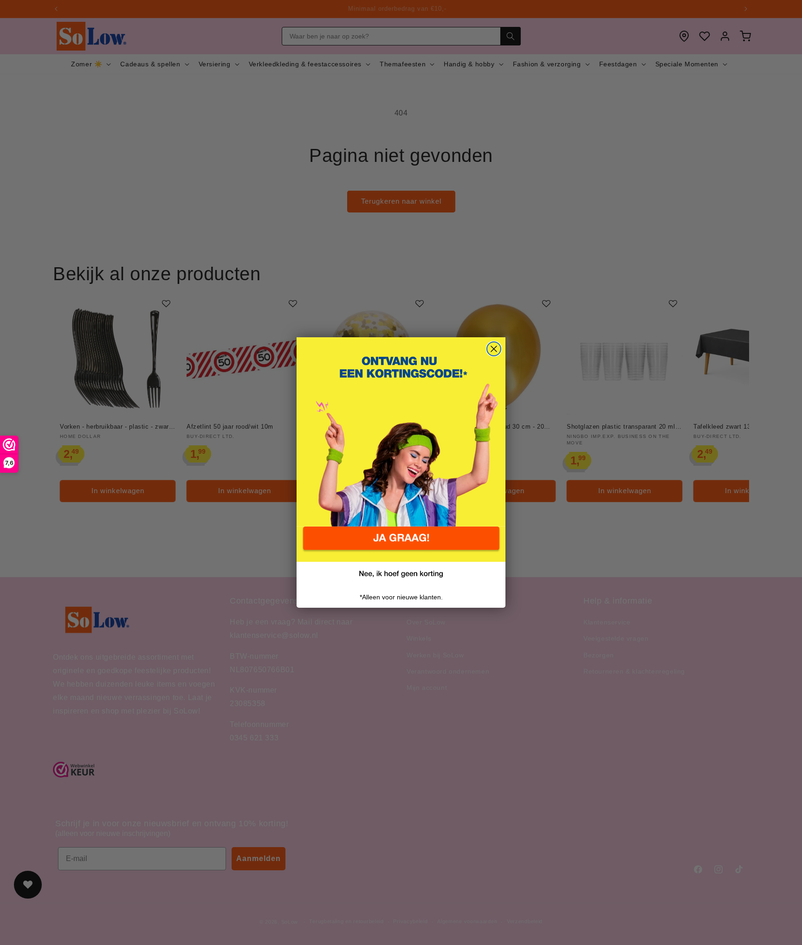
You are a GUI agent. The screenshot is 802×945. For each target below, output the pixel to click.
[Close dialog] (494, 349)
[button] (401, 544)
